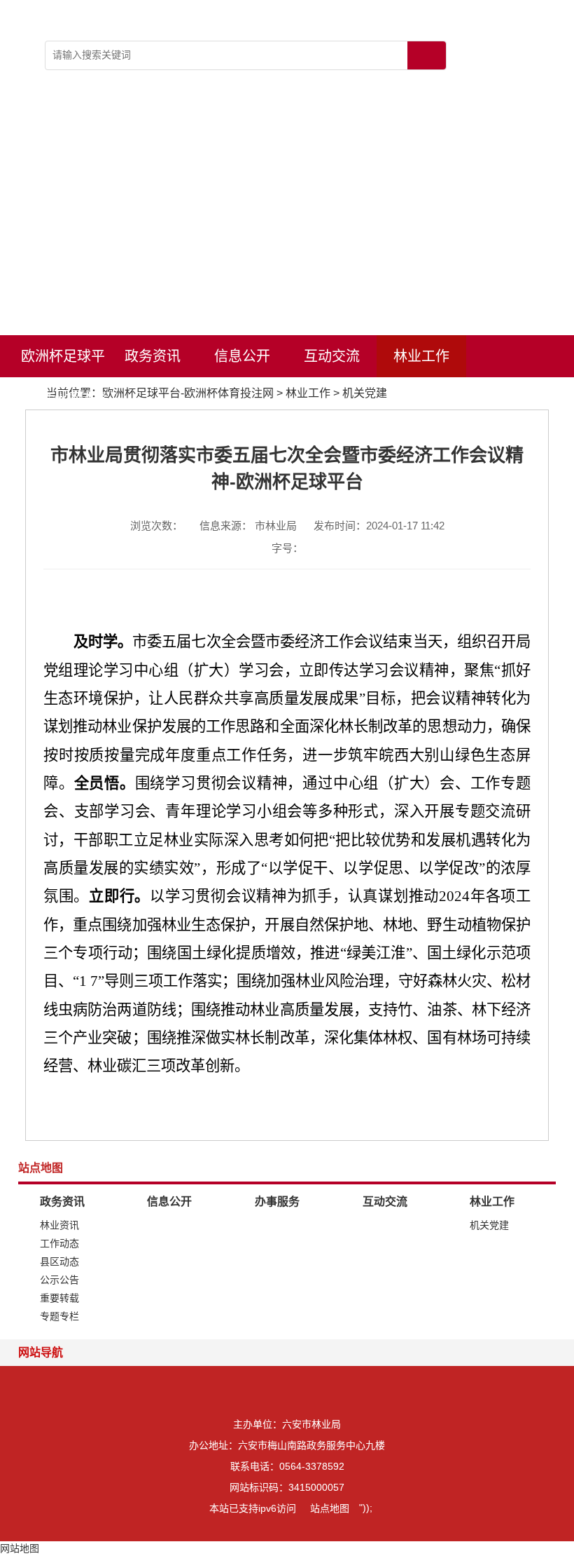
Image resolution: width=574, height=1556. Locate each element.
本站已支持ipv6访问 (252, 1508)
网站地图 (19, 1548)
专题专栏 (59, 1316)
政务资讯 (153, 356)
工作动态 (59, 1243)
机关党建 (364, 393)
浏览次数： (156, 526)
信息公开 (242, 356)
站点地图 (329, 1508)
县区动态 (59, 1261)
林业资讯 (59, 1225)
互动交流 (332, 356)
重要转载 (59, 1298)
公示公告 (59, 1279)
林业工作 (421, 356)
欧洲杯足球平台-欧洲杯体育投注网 (62, 363)
